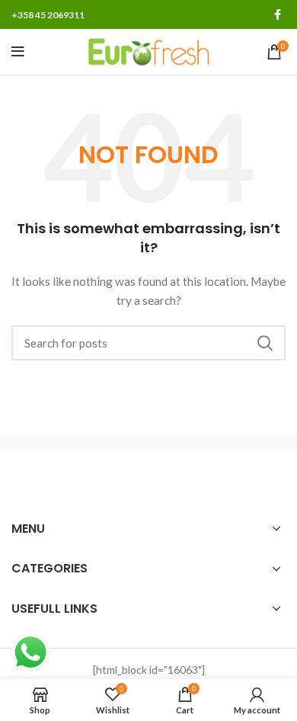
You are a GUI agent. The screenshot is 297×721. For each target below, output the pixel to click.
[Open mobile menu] (18, 52)
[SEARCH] (265, 342)
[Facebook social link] (278, 14)
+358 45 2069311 (48, 15)
